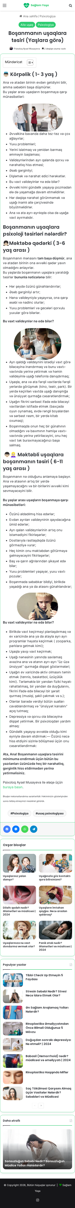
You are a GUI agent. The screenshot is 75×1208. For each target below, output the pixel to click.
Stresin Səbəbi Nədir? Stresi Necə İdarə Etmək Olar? (46, 993)
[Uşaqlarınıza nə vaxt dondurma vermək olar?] (19, 930)
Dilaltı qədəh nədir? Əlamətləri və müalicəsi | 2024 (19, 911)
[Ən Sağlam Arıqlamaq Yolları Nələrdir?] (13, 1012)
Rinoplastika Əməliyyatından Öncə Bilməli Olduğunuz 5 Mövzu (47, 1028)
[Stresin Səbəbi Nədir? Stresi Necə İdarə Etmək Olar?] (13, 996)
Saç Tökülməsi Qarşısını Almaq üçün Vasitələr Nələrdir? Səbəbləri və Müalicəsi (48, 1092)
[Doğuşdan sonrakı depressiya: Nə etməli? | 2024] (13, 1045)
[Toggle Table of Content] (28, 62)
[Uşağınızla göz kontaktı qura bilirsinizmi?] (55, 863)
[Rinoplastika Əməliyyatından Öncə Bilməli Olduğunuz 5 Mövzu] (13, 1028)
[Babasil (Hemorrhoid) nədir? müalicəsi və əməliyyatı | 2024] (13, 1061)
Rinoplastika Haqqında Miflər (47, 1072)
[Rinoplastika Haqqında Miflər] (13, 1077)
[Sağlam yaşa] (37, 5)
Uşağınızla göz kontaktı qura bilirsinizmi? (54, 877)
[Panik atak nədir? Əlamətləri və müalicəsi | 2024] (55, 930)
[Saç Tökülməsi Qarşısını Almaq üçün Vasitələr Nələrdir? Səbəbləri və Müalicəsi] (13, 1093)
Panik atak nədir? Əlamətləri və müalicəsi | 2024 (55, 946)
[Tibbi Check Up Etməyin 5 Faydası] (13, 980)
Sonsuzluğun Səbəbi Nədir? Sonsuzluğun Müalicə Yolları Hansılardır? (34, 1163)
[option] (37, 1149)
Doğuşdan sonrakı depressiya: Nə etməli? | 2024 (48, 1042)
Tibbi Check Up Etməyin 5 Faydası (44, 977)
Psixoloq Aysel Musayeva (27, 48)
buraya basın (13, 787)
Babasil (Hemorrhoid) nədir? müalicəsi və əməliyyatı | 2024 (48, 1058)
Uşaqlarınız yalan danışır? (14, 877)
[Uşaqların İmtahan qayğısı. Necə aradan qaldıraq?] (55, 895)
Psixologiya (48, 16)
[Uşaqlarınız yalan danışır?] (19, 863)
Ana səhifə (30, 16)
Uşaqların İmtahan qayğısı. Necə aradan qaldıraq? (53, 911)
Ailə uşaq (27, 25)
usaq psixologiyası (51, 813)
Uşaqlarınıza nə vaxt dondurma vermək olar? (19, 944)
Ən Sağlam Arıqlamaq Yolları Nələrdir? (47, 1009)
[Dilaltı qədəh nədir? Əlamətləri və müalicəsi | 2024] (19, 895)
